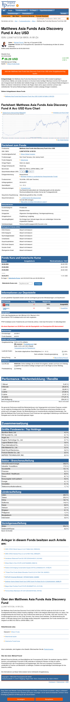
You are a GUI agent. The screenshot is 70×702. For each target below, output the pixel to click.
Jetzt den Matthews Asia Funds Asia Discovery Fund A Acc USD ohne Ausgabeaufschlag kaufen (35, 72)
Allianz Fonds (15, 632)
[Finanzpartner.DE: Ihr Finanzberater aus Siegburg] (10, 4)
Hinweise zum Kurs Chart (61, 113)
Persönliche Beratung (27, 16)
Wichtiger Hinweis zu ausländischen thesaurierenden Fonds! (39, 176)
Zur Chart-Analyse (63, 140)
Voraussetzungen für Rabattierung (24, 348)
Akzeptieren (49, 699)
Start (16, 21)
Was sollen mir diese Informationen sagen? (34, 202)
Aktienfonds (24, 160)
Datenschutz (60, 682)
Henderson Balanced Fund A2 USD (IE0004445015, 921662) (23, 558)
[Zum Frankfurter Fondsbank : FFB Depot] (7, 305)
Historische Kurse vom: (9, 283)
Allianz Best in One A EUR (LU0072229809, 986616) (21, 563)
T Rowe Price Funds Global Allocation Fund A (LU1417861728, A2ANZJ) (27, 572)
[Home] (4, 10)
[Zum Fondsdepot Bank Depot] (7, 308)
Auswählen (64, 308)
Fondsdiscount (21, 10)
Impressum (52, 682)
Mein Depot (16, 16)
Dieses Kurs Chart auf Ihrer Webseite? (14, 113)
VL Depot (33, 10)
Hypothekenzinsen (46, 10)
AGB (67, 682)
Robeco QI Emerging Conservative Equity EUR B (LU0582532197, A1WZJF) (28, 568)
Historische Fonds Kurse (12, 641)
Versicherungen (13, 13)
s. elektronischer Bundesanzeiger (31, 198)
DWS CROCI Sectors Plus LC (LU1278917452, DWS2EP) (22, 554)
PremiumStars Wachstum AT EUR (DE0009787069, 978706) (23, 591)
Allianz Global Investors (28, 154)
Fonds (10, 10)
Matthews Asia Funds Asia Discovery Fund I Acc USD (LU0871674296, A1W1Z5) (29, 96)
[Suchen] (68, 19)
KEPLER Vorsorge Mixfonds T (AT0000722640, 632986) (22, 577)
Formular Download (42, 16)
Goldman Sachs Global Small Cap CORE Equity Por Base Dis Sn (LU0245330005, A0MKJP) (33, 581)
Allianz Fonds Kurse (13, 64)
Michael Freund (18, 42)
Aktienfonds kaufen (11, 637)
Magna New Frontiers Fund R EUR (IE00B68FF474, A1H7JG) (24, 586)
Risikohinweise (48, 649)
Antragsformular (26, 188)
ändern (33, 694)
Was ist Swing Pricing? (61, 358)
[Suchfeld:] (51, 18)
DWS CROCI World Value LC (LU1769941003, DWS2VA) (22, 549)
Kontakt (63, 13)
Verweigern (21, 699)
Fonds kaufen (6, 16)
